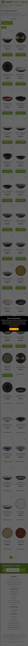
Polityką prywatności (12, 322)
